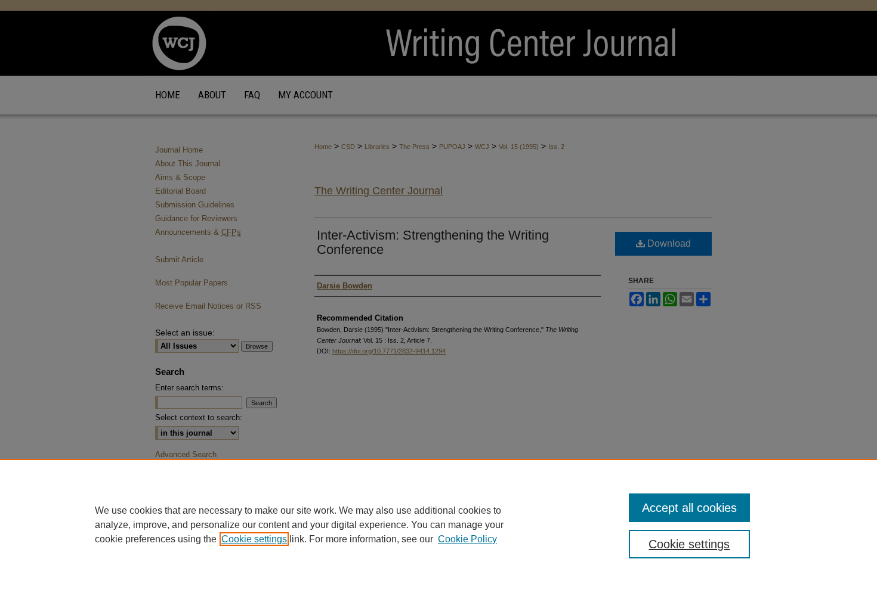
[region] (438, 524)
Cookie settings (254, 539)
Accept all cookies (689, 507)
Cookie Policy (467, 539)
